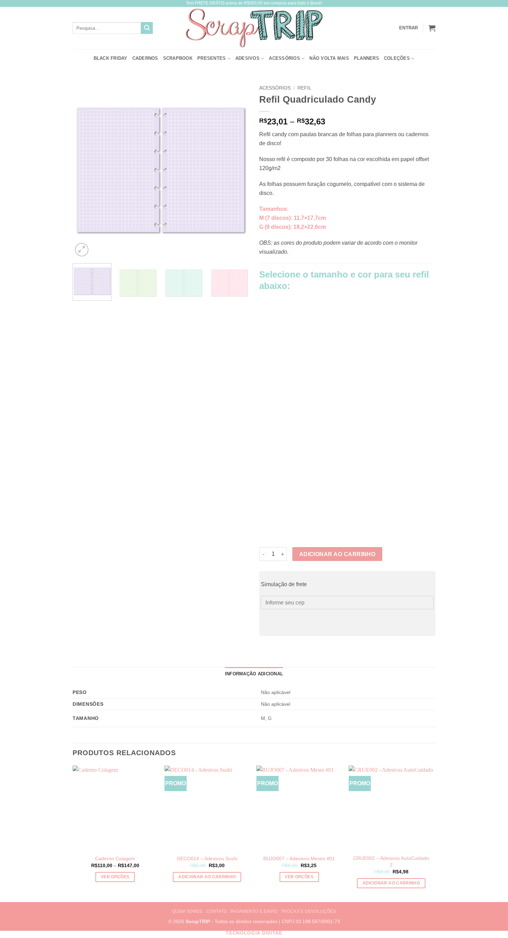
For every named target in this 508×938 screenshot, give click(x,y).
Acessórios (284, 58)
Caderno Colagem (115, 858)
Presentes (211, 58)
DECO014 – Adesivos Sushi (207, 858)
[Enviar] (147, 28)
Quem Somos (187, 911)
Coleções (397, 58)
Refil (304, 88)
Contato (216, 911)
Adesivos (247, 58)
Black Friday (111, 58)
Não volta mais (329, 58)
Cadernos (145, 58)
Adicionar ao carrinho (337, 554)
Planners (366, 58)
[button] (432, 28)
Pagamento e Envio (254, 911)
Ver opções (115, 877)
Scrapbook (177, 58)
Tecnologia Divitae (254, 933)
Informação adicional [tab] (254, 673)
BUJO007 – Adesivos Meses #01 (299, 858)
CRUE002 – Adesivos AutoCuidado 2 (391, 861)
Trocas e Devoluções (308, 911)
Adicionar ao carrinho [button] (207, 877)
